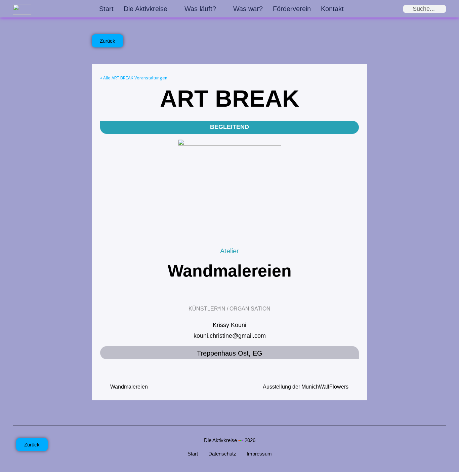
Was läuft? (200, 8)
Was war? (248, 8)
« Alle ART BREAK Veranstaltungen (133, 78)
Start (106, 8)
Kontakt (332, 8)
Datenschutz (222, 454)
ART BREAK (229, 98)
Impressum (259, 454)
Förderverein (292, 8)
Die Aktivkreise (145, 8)
